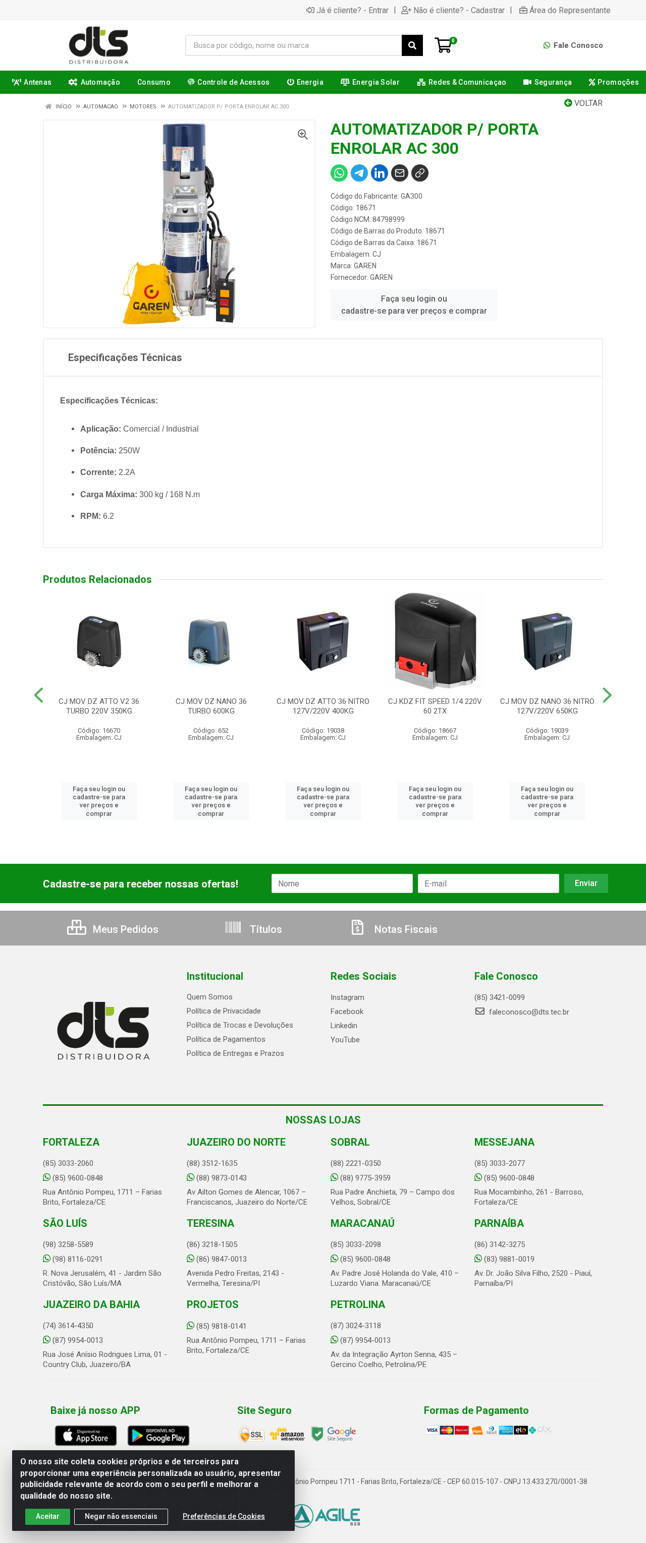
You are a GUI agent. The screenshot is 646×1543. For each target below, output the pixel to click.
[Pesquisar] (412, 45)
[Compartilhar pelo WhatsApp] (339, 173)
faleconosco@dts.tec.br (528, 1012)
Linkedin (344, 1025)
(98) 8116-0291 (77, 1259)
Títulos (264, 929)
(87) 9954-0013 (77, 1340)
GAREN (365, 266)
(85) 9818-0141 (221, 1326)
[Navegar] (38, 695)
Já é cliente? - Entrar (352, 10)
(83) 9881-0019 (509, 1259)
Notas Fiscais (405, 929)
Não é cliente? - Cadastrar (459, 10)
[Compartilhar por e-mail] (399, 173)
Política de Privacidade (224, 1011)
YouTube (345, 1039)
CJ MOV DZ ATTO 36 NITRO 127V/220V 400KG (323, 706)
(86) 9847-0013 (221, 1259)
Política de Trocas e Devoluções (240, 1025)
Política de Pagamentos (226, 1039)
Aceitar (48, 1516)
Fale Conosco (577, 45)
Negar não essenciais (121, 1516)
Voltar (587, 103)
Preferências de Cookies (224, 1516)
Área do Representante (570, 10)
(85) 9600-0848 (77, 1177)
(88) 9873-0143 (221, 1177)
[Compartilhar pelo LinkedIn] (379, 173)
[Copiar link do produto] (419, 173)
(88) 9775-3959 (365, 1177)
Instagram (347, 997)
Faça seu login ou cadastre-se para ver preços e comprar (414, 305)
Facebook (347, 1011)
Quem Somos (210, 996)
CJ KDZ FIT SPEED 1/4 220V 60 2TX (435, 706)
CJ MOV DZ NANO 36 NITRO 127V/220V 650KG (547, 706)
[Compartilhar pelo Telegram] (359, 173)
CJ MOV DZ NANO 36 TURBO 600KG (211, 706)
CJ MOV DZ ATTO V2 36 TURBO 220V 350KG (99, 706)
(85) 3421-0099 (499, 997)
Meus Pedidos (124, 929)
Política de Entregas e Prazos (235, 1053)
